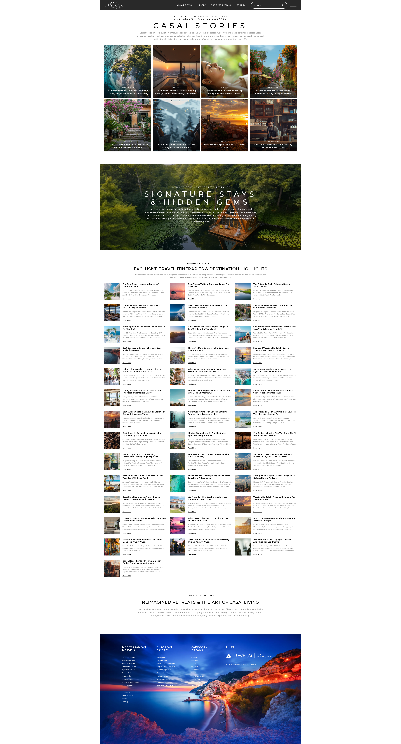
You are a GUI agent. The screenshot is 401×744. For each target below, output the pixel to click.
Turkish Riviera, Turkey (131, 682)
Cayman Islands (197, 679)
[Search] (283, 5)
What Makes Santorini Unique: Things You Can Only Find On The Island (208, 328)
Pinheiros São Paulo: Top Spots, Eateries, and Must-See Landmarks (273, 540)
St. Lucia (194, 667)
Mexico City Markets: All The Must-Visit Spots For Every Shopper (207, 434)
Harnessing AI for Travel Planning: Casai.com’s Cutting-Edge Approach (140, 455)
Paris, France (161, 657)
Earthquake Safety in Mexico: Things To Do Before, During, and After (274, 477)
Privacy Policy (127, 695)
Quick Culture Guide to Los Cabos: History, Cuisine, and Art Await (209, 540)
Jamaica (194, 673)
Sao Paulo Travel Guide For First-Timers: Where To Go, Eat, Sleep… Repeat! (272, 455)
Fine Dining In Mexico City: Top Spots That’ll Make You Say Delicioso (274, 434)
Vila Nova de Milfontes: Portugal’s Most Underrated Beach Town (207, 498)
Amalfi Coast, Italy (128, 660)
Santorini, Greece (128, 657)
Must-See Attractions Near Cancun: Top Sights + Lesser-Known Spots (272, 370)
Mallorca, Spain (127, 679)
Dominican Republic (199, 685)
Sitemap (125, 702)
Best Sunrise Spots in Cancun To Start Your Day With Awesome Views (143, 413)
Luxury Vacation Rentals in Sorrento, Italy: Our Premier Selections (273, 306)
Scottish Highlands (164, 670)
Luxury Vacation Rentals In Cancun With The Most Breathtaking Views (142, 391)
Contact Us (126, 692)
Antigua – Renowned (199, 682)
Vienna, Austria (162, 676)
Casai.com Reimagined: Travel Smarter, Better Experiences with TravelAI (141, 498)
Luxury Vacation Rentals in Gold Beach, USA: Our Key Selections (141, 306)
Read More (126, 299)
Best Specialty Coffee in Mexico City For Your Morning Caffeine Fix (141, 434)
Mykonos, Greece (128, 670)
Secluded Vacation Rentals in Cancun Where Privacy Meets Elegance (271, 349)
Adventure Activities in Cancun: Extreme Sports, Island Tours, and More (207, 413)
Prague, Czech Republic (166, 667)
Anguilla (194, 657)
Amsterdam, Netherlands (166, 685)
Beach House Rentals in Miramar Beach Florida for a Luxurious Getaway (141, 562)
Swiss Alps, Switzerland (166, 663)
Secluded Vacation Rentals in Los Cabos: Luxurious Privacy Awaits (142, 540)
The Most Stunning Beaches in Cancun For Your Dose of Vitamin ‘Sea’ (209, 391)
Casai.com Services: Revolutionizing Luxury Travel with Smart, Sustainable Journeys (176, 93)
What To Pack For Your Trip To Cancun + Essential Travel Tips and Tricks (207, 370)
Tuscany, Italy (162, 660)
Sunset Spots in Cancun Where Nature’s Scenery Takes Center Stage (273, 391)
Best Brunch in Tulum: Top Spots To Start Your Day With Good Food (142, 477)
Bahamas (194, 660)
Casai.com (236, 664)
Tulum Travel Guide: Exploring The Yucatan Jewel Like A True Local (209, 477)
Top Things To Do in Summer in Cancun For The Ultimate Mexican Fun (274, 413)
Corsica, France (127, 685)
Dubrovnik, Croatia (129, 667)
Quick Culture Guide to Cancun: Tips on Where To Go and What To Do (141, 370)
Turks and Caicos (198, 676)
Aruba (193, 663)
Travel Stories (128, 87)
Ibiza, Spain (126, 676)
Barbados (195, 670)
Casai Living (176, 87)
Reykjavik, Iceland (163, 673)
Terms (124, 699)
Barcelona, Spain (128, 663)
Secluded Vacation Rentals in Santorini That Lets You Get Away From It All (274, 328)
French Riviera (127, 673)
